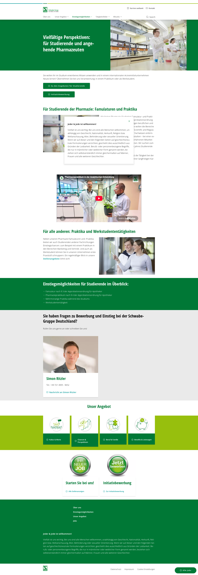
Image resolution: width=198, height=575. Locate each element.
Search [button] (152, 17)
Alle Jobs (116, 17)
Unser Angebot (61, 17)
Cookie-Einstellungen (146, 569)
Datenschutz (116, 569)
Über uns (46, 17)
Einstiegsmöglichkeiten (81, 17)
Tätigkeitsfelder (102, 17)
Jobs (75, 521)
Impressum (129, 569)
